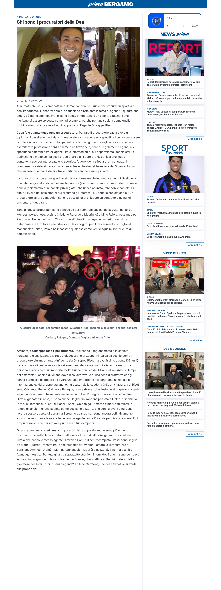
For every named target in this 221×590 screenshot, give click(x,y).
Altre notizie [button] (195, 138)
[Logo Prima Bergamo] (110, 4)
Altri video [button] (196, 340)
